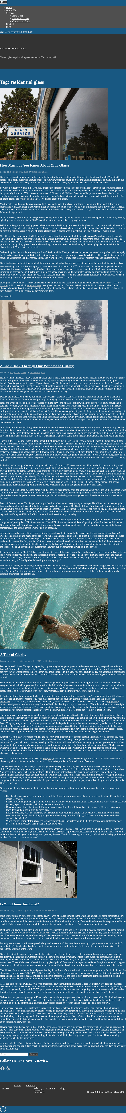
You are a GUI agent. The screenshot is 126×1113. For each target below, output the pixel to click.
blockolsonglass (39, 172)
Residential (39, 1090)
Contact (10, 24)
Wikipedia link (27, 198)
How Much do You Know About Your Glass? (35, 165)
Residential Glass (20, 18)
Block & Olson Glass (13, 48)
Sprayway (48, 758)
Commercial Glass (21, 21)
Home (9, 7)
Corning (4, 285)
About (17, 1085)
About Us (11, 10)
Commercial (39, 1092)
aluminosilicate (34, 285)
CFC (73, 709)
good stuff (51, 780)
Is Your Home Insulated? (19, 904)
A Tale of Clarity (13, 655)
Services (10, 13)
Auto (36, 1087)
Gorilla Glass (110, 282)
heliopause (5, 701)
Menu (3, 2)
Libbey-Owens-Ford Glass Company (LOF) (32, 932)
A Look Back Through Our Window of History (37, 366)
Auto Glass (17, 15)
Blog (8, 26)
